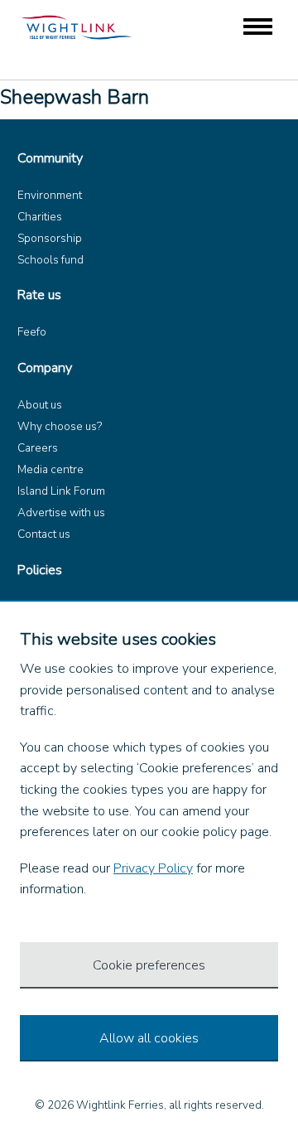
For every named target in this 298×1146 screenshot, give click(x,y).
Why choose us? (59, 426)
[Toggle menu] (258, 27)
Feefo (31, 332)
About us (39, 405)
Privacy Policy (153, 868)
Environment (49, 195)
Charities (39, 217)
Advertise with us (61, 512)
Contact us (43, 534)
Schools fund (50, 260)
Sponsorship (49, 238)
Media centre (50, 469)
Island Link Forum (61, 491)
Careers (37, 448)
